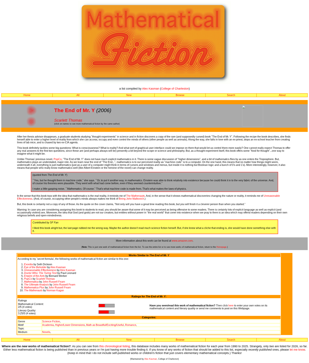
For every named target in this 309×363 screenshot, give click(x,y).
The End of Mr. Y (74, 110)
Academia (48, 325)
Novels (46, 332)
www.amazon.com (182, 240)
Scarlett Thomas (68, 120)
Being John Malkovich (131, 198)
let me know (297, 349)
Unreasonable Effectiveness (40, 270)
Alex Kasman (150, 88)
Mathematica (31, 281)
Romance (130, 325)
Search (231, 95)
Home (26, 95)
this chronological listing (114, 346)
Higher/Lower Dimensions (70, 325)
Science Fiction (51, 321)
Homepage (221, 247)
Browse (180, 95)
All (78, 95)
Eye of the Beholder (35, 267)
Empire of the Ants (34, 276)
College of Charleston (175, 88)
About (282, 95)
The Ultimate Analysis (36, 284)
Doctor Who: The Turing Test (40, 273)
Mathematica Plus (34, 287)
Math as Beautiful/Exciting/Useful (105, 325)
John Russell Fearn (54, 281)
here (231, 305)
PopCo (58, 159)
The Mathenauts (135, 195)
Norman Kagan (55, 290)
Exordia (28, 264)
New (129, 95)
